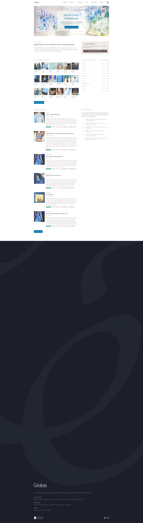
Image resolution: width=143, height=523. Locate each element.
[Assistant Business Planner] (56, 181)
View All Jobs (38, 231)
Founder (41, 504)
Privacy (62, 504)
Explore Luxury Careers (71, 27)
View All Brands (39, 102)
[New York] (95, 66)
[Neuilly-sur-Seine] (95, 83)
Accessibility (68, 504)
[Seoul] (95, 71)
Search (65, 2)
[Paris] (95, 64)
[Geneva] (95, 81)
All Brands (45, 499)
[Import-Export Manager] (56, 120)
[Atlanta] (95, 86)
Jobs (50, 499)
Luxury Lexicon (37, 510)
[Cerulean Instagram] (108, 518)
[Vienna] (95, 88)
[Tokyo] (95, 78)
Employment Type (65, 499)
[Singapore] (95, 76)
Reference (48, 510)
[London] (95, 68)
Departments (73, 499)
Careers (40, 499)
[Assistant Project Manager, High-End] (56, 219)
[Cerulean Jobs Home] (36, 2)
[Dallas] (95, 91)
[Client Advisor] (56, 200)
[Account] (107, 2)
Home (35, 499)
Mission (36, 504)
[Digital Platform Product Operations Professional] (56, 141)
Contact (46, 504)
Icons (43, 510)
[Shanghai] (95, 73)
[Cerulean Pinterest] (105, 518)
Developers (52, 504)
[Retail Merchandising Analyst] (56, 162)
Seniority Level (56, 499)
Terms (57, 504)
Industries (80, 499)
